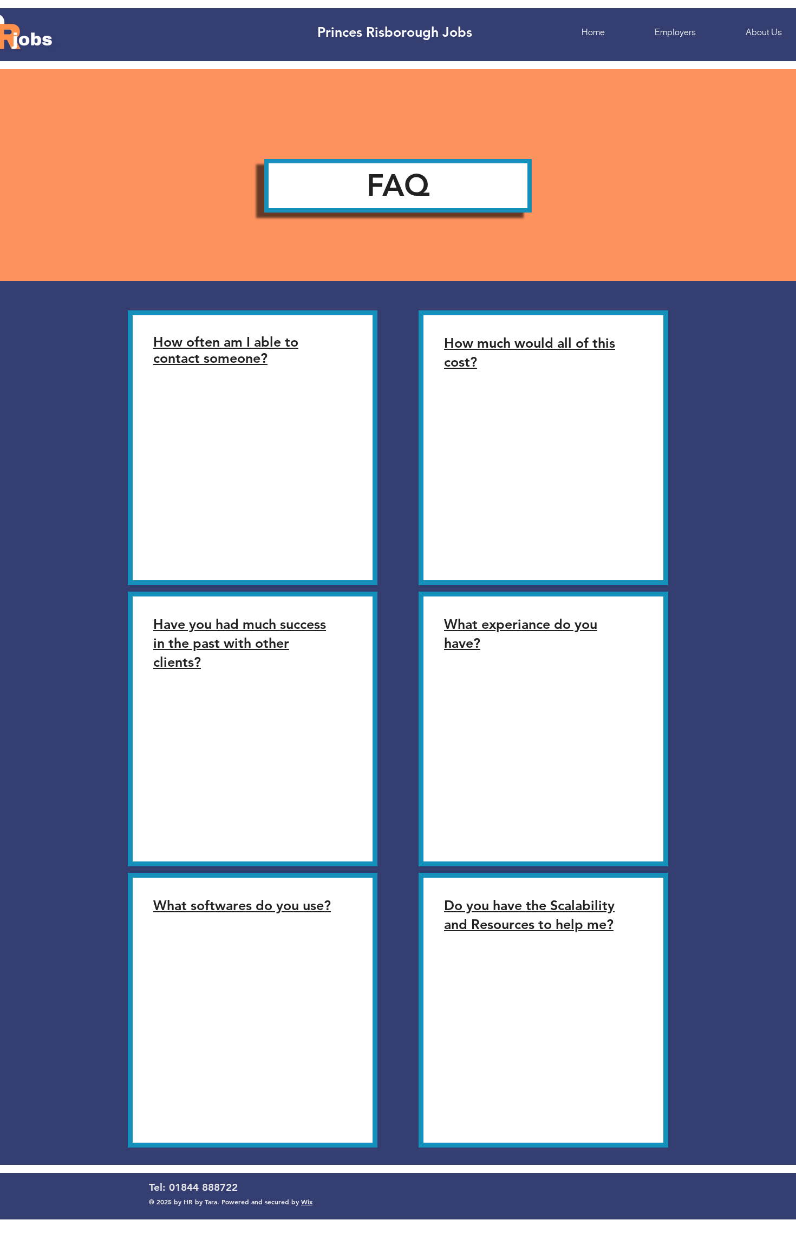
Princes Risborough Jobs (394, 32)
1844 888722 (206, 1187)
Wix (306, 1201)
